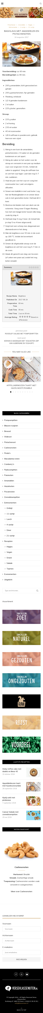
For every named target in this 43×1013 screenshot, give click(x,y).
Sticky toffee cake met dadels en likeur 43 (11, 770)
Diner (9, 530)
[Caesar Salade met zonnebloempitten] (33, 815)
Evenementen (10, 574)
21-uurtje (11, 535)
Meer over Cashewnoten (21, 891)
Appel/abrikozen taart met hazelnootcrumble (11, 784)
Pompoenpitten (10, 420)
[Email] (27, 974)
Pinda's (7, 453)
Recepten (8, 541)
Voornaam (6, 923)
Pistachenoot (10, 442)
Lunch (9, 519)
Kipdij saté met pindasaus (8, 798)
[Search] (40, 3)
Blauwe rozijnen (11, 425)
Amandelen (9, 480)
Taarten (10, 568)
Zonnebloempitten (12, 497)
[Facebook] (16, 974)
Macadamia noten (12, 458)
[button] (4, 375)
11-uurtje (11, 513)
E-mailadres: (7, 947)
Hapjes (10, 546)
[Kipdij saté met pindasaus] (33, 801)
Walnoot (8, 436)
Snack (9, 557)
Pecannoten (9, 491)
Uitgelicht (8, 579)
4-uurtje (10, 524)
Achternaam (7, 935)
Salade (9, 563)
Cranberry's (9, 464)
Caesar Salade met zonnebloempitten (10, 813)
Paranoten (8, 475)
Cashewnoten (10, 447)
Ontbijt (9, 508)
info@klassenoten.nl (21, 1003)
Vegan (9, 552)
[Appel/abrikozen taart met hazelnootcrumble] (21, 369)
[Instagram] (21, 974)
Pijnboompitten (10, 470)
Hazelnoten (9, 486)
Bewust (7, 431)
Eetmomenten (10, 502)
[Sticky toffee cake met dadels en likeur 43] (33, 772)
